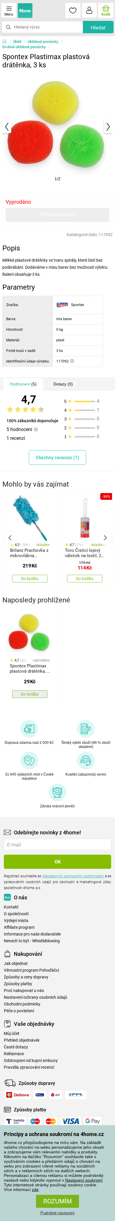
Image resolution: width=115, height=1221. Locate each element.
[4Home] (6, 41)
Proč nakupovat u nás (24, 990)
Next (105, 537)
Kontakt (11, 907)
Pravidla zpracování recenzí (29, 1067)
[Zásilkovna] (17, 1094)
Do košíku (30, 578)
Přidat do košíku (57, 214)
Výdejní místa (16, 920)
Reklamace (14, 1054)
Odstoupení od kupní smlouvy (31, 1060)
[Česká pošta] (39, 1094)
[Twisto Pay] (15, 1121)
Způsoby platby (18, 984)
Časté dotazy (16, 1047)
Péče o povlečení (19, 1011)
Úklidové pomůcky (43, 41)
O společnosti (16, 914)
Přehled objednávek (22, 1040)
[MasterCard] (50, 1121)
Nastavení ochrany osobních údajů (35, 997)
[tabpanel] (57, 127)
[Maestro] (35, 1121)
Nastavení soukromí (84, 1180)
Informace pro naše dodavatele (32, 934)
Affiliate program (19, 927)
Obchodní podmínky (22, 1004)
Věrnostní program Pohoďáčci (31, 970)
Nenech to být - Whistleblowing (32, 941)
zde (35, 1189)
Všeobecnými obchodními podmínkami (73, 876)
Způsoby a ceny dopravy (26, 977)
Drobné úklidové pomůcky (24, 47)
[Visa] (70, 1121)
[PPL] (75, 1094)
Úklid (17, 41)
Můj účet (11, 1033)
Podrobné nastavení (57, 1213)
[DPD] (56, 1094)
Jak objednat (16, 963)
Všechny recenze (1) (57, 457)
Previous (10, 537)
